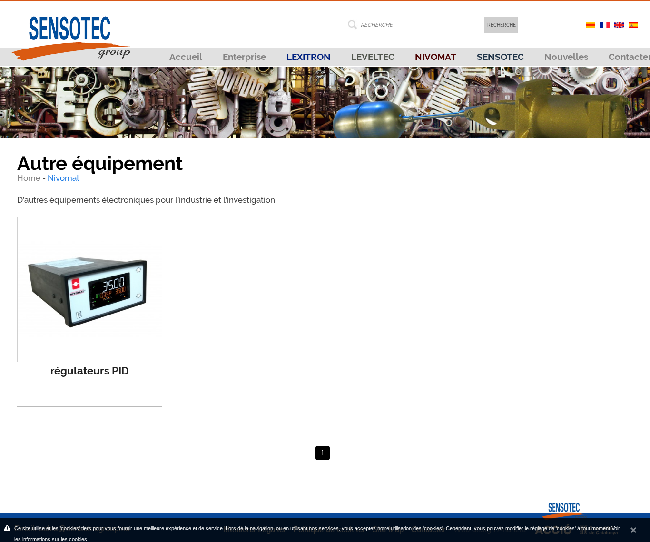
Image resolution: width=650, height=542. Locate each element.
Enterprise (244, 56)
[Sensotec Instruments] (70, 30)
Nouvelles (566, 56)
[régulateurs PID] (90, 289)
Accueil (185, 56)
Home (29, 178)
